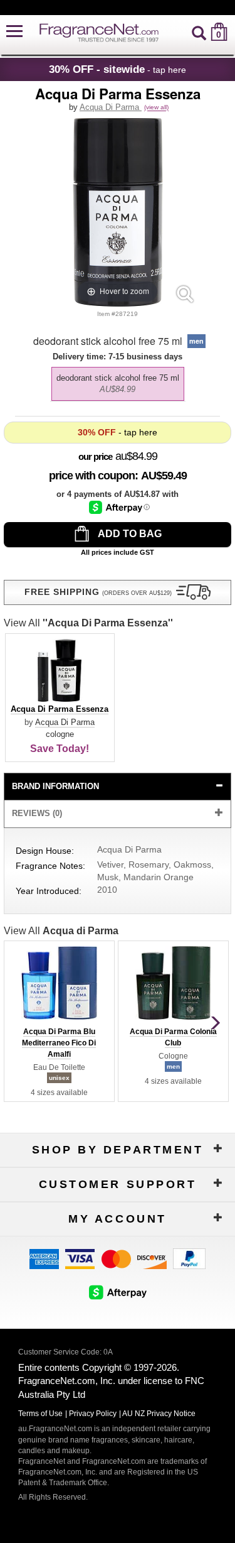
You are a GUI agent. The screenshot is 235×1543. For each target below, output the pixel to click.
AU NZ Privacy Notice (159, 1413)
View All (88, 623)
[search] (199, 32)
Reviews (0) (37, 813)
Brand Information (55, 786)
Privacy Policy (93, 1413)
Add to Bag (129, 533)
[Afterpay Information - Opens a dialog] (119, 507)
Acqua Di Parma (111, 107)
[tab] (118, 787)
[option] (117, 384)
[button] (14, 31)
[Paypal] (189, 1257)
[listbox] (118, 380)
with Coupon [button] (92, 475)
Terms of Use (40, 1413)
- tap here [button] (117, 69)
